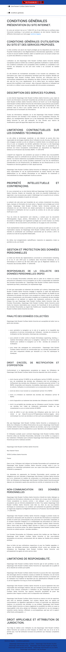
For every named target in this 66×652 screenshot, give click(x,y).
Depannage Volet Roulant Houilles (46, 643)
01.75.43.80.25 (31, 2)
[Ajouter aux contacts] (39, 2)
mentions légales (35, 34)
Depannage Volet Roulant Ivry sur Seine (45, 647)
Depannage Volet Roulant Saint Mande (20, 647)
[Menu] (42, 2)
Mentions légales (10, 641)
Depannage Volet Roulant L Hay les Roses (33, 649)
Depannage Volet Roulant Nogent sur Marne (43, 645)
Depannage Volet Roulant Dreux (19, 645)
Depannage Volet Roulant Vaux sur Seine (21, 643)
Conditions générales (22, 641)
